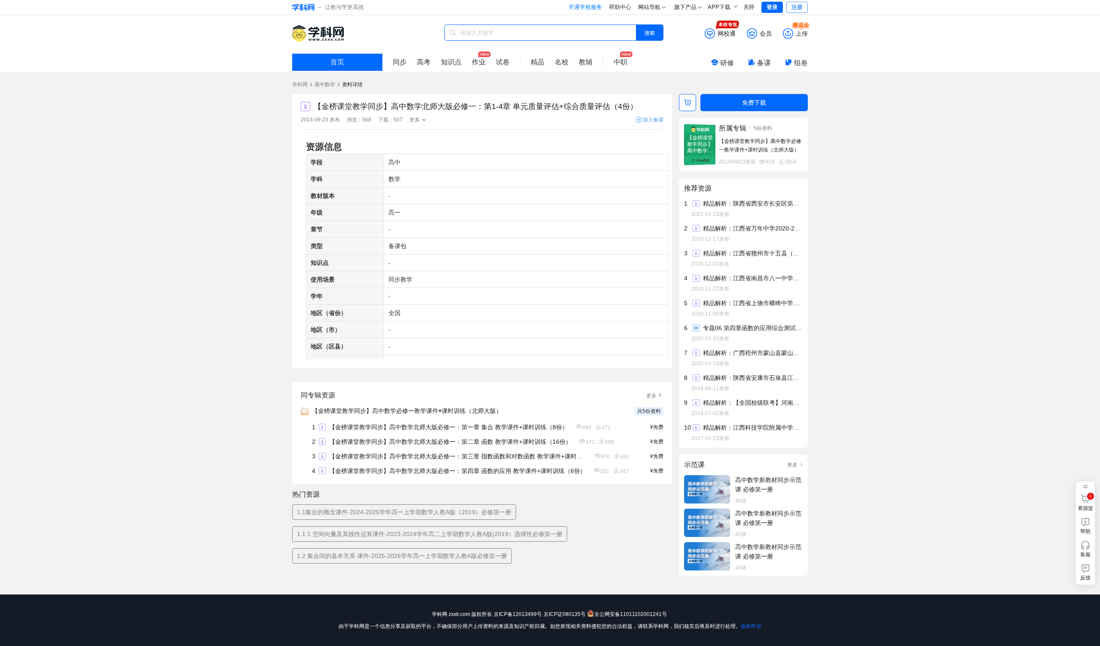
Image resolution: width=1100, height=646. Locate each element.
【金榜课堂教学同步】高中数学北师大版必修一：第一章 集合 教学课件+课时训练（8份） (448, 427)
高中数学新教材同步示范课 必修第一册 (768, 484)
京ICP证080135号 (565, 614)
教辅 (586, 62)
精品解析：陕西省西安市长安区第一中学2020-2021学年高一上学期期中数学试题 (752, 203)
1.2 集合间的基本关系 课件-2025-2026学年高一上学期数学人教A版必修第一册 (402, 555)
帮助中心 (620, 7)
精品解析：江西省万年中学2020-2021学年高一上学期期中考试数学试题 (752, 228)
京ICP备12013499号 (518, 614)
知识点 (451, 62)
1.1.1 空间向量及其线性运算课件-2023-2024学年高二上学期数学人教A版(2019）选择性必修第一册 (429, 534)
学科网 (300, 85)
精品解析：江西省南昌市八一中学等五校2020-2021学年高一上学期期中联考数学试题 (752, 278)
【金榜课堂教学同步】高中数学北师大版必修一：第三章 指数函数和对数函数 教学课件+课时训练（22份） (458, 456)
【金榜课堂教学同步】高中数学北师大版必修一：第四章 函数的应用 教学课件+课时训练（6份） (457, 470)
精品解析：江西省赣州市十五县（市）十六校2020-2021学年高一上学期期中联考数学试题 (752, 253)
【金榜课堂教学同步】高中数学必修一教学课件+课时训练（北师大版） (407, 410)
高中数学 (325, 85)
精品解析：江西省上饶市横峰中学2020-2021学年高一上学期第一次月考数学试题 (752, 303)
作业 (479, 62)
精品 (537, 62)
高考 (424, 62)
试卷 (503, 62)
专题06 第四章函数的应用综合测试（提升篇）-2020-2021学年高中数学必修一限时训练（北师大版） (752, 328)
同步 (399, 62)
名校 (561, 62)
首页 (337, 62)
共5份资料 (649, 411)
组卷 (801, 63)
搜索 (650, 32)
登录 (772, 7)
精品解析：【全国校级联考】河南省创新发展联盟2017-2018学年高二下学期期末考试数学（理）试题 (752, 402)
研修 (727, 63)
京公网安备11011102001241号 (630, 614)
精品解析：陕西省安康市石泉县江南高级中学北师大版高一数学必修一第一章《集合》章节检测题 (752, 377)
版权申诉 (751, 626)
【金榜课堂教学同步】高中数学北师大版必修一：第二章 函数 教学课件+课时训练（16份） (450, 441)
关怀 (749, 7)
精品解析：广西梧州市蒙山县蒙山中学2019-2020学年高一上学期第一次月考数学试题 (752, 352)
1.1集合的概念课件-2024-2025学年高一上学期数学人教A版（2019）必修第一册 (404, 512)
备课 (764, 63)
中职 (620, 62)
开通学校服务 (585, 7)
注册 (797, 7)
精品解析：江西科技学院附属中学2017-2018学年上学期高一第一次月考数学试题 (752, 427)
